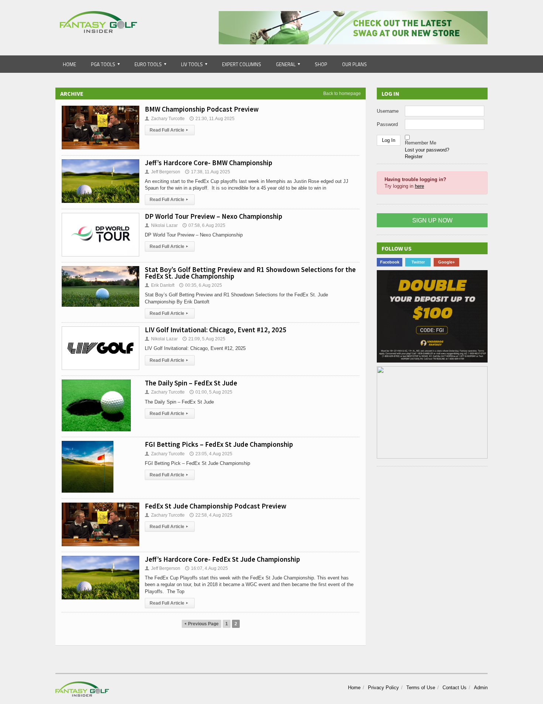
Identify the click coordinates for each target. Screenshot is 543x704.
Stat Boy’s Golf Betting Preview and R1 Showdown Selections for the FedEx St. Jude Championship (250, 272)
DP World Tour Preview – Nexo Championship (213, 216)
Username (388, 111)
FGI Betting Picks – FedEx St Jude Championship (219, 444)
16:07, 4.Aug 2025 (206, 568)
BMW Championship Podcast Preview (202, 109)
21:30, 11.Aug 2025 (212, 118)
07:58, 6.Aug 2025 (203, 225)
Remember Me (420, 143)
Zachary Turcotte (165, 118)
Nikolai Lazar (161, 225)
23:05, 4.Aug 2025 (210, 453)
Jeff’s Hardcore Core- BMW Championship (208, 162)
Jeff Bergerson (162, 171)
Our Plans (354, 64)
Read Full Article (169, 130)
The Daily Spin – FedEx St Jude (191, 382)
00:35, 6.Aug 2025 (200, 285)
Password (387, 124)
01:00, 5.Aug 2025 (210, 392)
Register (414, 156)
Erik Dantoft (159, 285)
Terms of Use (420, 687)
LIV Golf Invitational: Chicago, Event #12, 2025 (215, 329)
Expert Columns (241, 64)
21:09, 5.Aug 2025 (203, 338)
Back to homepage (342, 93)
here (419, 186)
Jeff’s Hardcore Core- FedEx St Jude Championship (222, 559)
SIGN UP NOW (432, 220)
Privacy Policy (383, 687)
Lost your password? (427, 150)
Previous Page (201, 623)
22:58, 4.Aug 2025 (210, 515)
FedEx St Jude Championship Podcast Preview (215, 505)
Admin (481, 687)
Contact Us (455, 687)
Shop (321, 64)
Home (69, 64)
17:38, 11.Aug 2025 (207, 171)
